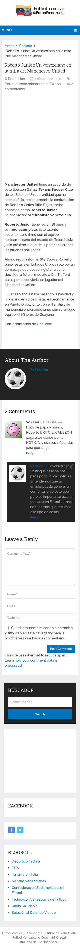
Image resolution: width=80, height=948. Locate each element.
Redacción (16, 79)
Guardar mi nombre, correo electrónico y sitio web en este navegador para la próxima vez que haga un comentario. (39, 633)
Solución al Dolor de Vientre (34, 913)
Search (40, 714)
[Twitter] (20, 830)
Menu (7, 30)
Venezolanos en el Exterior (40, 84)
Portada (11, 84)
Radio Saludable (25, 906)
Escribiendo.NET (49, 942)
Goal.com (44, 324)
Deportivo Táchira (26, 861)
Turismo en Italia (25, 875)
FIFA (15, 868)
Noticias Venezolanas (29, 881)
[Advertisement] (40, 760)
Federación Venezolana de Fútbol (38, 899)
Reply (30, 453)
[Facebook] (11, 830)
